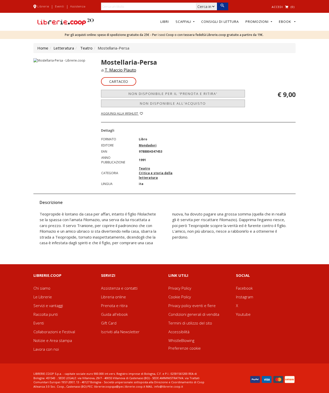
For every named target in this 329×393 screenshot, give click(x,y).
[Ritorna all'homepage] (65, 21)
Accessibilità (178, 331)
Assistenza (78, 6)
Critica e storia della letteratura (155, 175)
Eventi (59, 6)
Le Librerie (42, 296)
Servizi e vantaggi (48, 305)
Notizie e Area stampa (52, 340)
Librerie (43, 6)
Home (42, 48)
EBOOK (286, 21)
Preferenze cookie (184, 348)
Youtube (243, 314)
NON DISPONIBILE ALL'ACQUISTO (173, 103)
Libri (164, 21)
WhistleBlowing (181, 340)
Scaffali (184, 21)
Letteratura (63, 48)
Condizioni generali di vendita (193, 314)
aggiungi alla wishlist (120, 113)
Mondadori (148, 145)
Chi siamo (41, 288)
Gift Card (108, 323)
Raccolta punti (45, 314)
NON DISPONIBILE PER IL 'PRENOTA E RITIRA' (173, 93)
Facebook (244, 288)
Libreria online (113, 296)
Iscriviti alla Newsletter (120, 331)
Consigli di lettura (220, 21)
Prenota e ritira (114, 305)
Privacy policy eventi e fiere (192, 305)
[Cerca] (222, 6)
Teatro (86, 48)
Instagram (244, 296)
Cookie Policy (179, 296)
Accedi (277, 7)
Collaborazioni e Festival (54, 331)
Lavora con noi (46, 349)
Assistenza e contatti (119, 288)
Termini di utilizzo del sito (190, 323)
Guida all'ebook (114, 314)
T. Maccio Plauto (120, 70)
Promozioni (257, 21)
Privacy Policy (179, 288)
